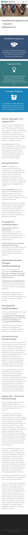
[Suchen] (26, 2)
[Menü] (23, 2)
